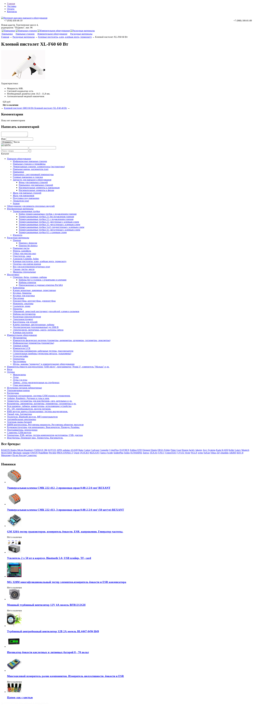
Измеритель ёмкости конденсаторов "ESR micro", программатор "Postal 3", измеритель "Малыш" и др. (58, 366)
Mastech (245, 450)
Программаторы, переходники (22, 430)
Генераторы (19, 359)
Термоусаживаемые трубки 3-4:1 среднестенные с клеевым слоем (51, 227)
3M (45, 450)
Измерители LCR (21, 348)
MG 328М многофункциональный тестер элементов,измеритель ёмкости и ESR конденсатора (66, 582)
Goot (178, 450)
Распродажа (13, 393)
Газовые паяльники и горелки (28, 177)
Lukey (238, 450)
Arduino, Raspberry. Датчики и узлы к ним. (28, 398)
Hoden (13, 450)
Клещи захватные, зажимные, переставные (34, 290)
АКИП (232, 452)
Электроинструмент (23, 319)
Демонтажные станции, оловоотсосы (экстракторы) (39, 166)
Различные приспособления (27, 316)
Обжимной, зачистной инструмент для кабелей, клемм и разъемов (46, 311)
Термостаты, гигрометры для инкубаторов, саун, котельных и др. (39, 401)
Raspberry (29, 450)
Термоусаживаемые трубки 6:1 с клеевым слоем (43, 232)
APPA (59, 450)
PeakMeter (43, 452)
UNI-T (161, 452)
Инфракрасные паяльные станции (30, 161)
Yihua (213, 452)
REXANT (95, 452)
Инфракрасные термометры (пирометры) (33, 343)
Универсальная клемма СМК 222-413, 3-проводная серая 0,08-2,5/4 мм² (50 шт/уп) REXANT (65, 509)
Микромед (6, 455)
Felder (167, 450)
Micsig (20, 450)
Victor (187, 452)
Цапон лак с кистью (20, 697)
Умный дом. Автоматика (19, 414)
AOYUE (52, 450)
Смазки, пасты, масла (23, 269)
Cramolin (104, 450)
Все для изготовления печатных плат (31, 266)
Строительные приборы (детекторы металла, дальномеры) (42, 353)
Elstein (154, 450)
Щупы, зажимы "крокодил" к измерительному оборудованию (44, 364)
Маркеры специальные (24, 272)
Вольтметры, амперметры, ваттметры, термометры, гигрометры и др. (41, 403)
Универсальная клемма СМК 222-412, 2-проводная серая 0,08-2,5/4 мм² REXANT (58, 487)
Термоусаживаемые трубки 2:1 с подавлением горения (46, 219)
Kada (218, 450)
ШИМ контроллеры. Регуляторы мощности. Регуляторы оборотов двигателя (45, 424)
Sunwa (146, 452)
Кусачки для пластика (24, 295)
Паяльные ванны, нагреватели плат (30, 169)
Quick (76, 452)
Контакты (12, 11)
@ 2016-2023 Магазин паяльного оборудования (25, 703)
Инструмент (13, 274)
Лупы (16, 377)
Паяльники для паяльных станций (36, 185)
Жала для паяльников (23, 195)
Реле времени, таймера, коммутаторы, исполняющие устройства (39, 406)
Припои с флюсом (28, 243)
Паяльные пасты (21, 248)
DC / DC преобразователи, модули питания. (29, 409)
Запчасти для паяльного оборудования (32, 179)
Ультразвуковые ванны (18, 390)
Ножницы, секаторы (23, 303)
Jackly (192, 450)
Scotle (110, 452)
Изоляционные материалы (20, 208)
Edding (133, 450)
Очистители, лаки (22, 256)
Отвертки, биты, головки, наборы (30, 277)
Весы (9, 369)
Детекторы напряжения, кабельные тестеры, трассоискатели (43, 351)
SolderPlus (118, 452)
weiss (200, 452)
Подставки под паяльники (26, 198)
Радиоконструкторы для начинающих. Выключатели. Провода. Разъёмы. (43, 427)
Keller (231, 450)
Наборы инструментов (24, 314)
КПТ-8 (240, 452)
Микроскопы (19, 374)
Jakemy (198, 450)
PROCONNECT (65, 452)
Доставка (11, 6)
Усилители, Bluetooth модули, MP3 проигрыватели (32, 416)
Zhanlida (224, 452)
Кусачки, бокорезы (22, 293)
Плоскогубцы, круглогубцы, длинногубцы (34, 301)
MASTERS (6, 452)
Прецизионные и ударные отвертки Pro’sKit (41, 285)
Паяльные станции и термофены (29, 164)
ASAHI (74, 450)
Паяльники (7, 34)
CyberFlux (114, 450)
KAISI (225, 450)
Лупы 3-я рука (20, 380)
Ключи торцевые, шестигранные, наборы (33, 324)
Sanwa (103, 452)
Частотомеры (19, 361)
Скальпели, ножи (21, 306)
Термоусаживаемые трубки (26, 211)
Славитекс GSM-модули (19, 432)
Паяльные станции (25, 34)
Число (16, 142)
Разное (16, 203)
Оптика (11, 372)
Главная (11, 3)
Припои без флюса (28, 245)
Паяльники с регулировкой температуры (33, 174)
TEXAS (154, 452)
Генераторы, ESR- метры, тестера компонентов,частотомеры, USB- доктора (45, 435)
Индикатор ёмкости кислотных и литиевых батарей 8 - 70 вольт (48, 652)
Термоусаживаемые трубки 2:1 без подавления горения (46, 216)
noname (26, 452)
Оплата (10, 9)
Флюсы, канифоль (22, 251)
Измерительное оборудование (52, 34)
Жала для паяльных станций (27, 193)
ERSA (161, 450)
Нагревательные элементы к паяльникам (39, 187)
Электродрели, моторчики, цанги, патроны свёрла (38, 330)
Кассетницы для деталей (25, 322)
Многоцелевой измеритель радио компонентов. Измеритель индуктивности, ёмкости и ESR (65, 676)
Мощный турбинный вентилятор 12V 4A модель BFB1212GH (46, 604)
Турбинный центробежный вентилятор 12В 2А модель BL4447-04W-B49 (53, 631)
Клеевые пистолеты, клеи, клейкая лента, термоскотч (65, 37)
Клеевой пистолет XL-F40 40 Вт (50, 108)
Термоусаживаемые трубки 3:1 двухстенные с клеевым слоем (49, 224)
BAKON (5, 450)
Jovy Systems (209, 450)
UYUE (181, 452)
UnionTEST (171, 452)
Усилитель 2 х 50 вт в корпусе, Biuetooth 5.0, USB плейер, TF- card (49, 558)
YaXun (206, 452)
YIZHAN (39, 450)
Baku (80, 450)
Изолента (17, 235)
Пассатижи (18, 298)
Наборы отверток (27, 282)
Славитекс (31, 455)
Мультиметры (20, 337)
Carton (87, 450)
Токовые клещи (20, 345)
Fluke (173, 450)
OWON (34, 452)
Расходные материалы (81, 34)
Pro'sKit (52, 452)
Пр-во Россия (19, 455)
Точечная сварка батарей (19, 422)
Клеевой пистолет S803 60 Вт (19, 108)
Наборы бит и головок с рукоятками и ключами (42, 280)
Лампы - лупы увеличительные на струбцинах (36, 382)
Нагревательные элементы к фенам (36, 190)
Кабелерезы (19, 287)
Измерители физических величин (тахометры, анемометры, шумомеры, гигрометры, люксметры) (61, 340)
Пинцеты (17, 309)
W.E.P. (194, 452)
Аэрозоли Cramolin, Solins (26, 258)
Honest (185, 450)
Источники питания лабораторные (24, 388)
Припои (17, 240)
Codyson (95, 450)
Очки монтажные (21, 385)
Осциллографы (20, 356)
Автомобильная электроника (21, 419)
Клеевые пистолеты (23, 332)
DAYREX (124, 450)
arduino (66, 450)
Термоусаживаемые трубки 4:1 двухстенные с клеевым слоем (49, 230)
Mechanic (17, 452)
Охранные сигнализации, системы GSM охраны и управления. (38, 395)
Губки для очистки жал (24, 253)
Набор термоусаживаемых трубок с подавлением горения (47, 214)
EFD (139, 450)
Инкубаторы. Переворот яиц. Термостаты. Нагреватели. (35, 438)
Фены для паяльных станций (33, 182)
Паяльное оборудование (19, 158)
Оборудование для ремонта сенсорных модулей (31, 206)
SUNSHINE (136, 452)
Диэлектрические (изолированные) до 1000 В (36, 327)
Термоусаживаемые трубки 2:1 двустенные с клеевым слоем (49, 222)
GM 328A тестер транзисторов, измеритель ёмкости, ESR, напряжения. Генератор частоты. (65, 531)
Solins (127, 452)
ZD (218, 452)
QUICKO (84, 452)
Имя (3, 139)
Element (146, 450)
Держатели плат (21, 201)
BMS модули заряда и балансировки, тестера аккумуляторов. (37, 411)
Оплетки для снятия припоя (27, 264)
